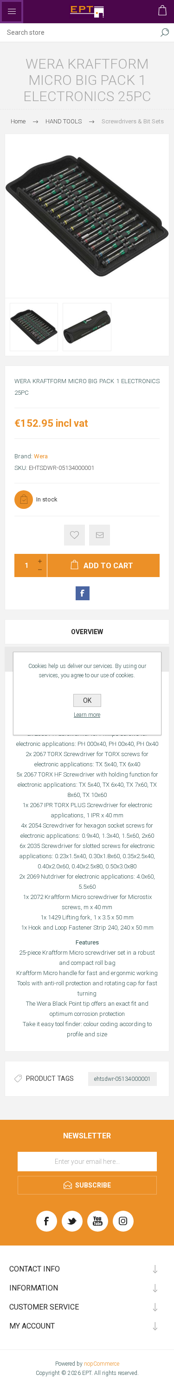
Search (164, 32)
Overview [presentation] (87, 632)
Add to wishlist (74, 535)
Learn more (87, 715)
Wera (41, 456)
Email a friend (99, 535)
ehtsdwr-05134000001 (122, 1079)
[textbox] (77, 32)
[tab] (87, 631)
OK (87, 700)
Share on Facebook (83, 593)
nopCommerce (101, 1364)
